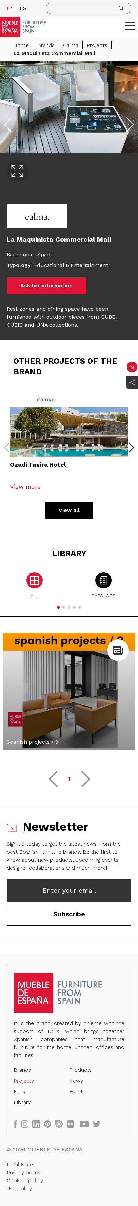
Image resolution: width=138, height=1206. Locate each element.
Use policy (19, 1188)
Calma (70, 45)
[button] (130, 26)
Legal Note (20, 1164)
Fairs (19, 1091)
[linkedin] (38, 1124)
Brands (46, 45)
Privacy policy (24, 1172)
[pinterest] (49, 1124)
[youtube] (86, 1124)
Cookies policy (25, 1180)
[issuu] (61, 1124)
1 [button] (69, 778)
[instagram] (26, 1124)
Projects (97, 45)
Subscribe (69, 914)
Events (77, 1091)
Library (22, 1102)
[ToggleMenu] (130, 26)
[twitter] (99, 1124)
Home (21, 45)
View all (69, 510)
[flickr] (72, 1124)
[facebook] (17, 1124)
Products (80, 1070)
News (76, 1081)
